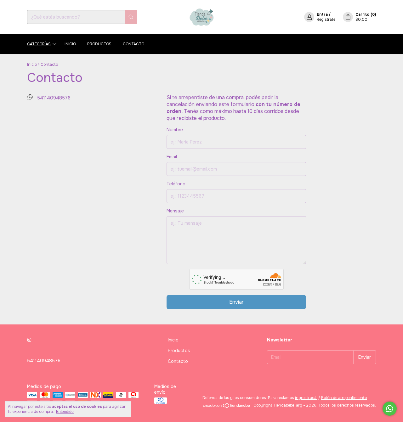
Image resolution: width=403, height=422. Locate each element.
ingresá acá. (306, 397)
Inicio (70, 44)
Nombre (175, 129)
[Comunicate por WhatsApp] (390, 409)
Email (172, 157)
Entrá (322, 14)
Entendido (65, 411)
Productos (99, 44)
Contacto (133, 44)
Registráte (326, 19)
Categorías (39, 44)
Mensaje (175, 211)
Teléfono (176, 184)
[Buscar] (131, 17)
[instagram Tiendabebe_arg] (29, 340)
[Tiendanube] (226, 406)
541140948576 (53, 98)
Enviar (236, 302)
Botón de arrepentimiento (344, 397)
